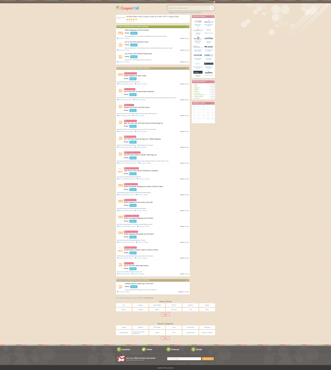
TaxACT (174, 305)
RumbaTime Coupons (209, 42)
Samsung (174, 309)
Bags (195, 86)
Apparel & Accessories (125, 298)
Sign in (206, 2)
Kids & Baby (157, 327)
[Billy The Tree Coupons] (197, 38)
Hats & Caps (197, 93)
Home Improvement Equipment (139, 332)
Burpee (124, 309)
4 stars (134, 19)
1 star (127, 19)
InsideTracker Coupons (198, 75)
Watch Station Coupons (198, 25)
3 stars (132, 19)
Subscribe (208, 359)
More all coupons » (126, 84)
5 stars (136, 19)
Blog (137, 1)
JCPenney (178, 12)
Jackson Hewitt (192, 12)
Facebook (126, 349)
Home (117, 298)
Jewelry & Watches (198, 96)
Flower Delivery (123, 332)
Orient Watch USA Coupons (209, 50)
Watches (196, 89)
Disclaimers (166, 1)
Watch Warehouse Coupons (208, 25)
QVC (190, 309)
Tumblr (199, 349)
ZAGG (157, 309)
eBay (182, 12)
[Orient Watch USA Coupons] (208, 46)
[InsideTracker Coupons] (197, 72)
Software (140, 327)
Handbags (196, 98)
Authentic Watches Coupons (198, 67)
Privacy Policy (143, 1)
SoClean (190, 305)
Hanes (207, 309)
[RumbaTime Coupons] (208, 38)
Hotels (157, 332)
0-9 (194, 106)
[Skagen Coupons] (208, 30)
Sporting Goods (190, 332)
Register (211, 2)
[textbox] (184, 358)
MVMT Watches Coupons (198, 59)
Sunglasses (197, 88)
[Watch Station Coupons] (197, 21)
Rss (214, 2)
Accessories (134, 298)
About (133, 1)
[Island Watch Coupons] (208, 55)
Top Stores (119, 1)
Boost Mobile (157, 305)
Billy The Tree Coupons (198, 42)
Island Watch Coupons (209, 59)
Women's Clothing (207, 332)
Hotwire (140, 305)
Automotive (207, 327)
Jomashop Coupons (197, 33)
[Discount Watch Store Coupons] (197, 46)
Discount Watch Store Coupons (198, 50)
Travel (174, 327)
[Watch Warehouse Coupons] (208, 21)
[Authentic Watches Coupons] (197, 63)
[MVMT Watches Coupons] (197, 55)
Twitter (149, 349)
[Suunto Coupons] (208, 72)
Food (173, 332)
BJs (124, 305)
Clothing (124, 327)
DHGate (140, 309)
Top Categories (126, 1)
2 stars (129, 19)
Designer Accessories (199, 94)
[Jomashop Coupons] (197, 30)
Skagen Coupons (209, 33)
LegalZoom (199, 12)
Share (127, 38)
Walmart (186, 12)
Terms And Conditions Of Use (155, 1)
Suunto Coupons (209, 75)
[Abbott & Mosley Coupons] (208, 63)
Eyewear (196, 91)
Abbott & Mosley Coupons (209, 67)
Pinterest (175, 349)
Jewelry (196, 84)
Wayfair (207, 305)
